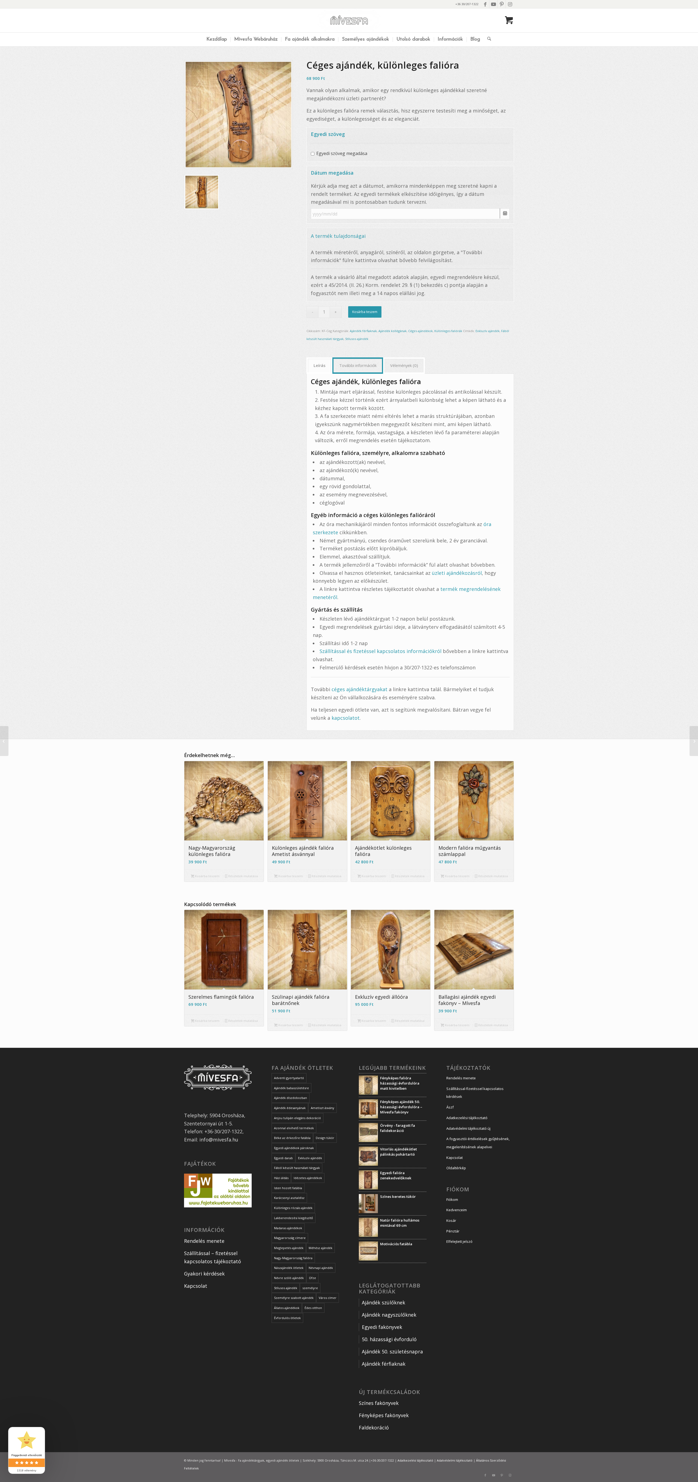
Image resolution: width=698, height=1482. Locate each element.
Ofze (312, 1278)
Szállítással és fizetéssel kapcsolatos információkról (380, 651)
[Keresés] (487, 39)
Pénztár (452, 1231)
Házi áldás (281, 1178)
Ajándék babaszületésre (291, 1088)
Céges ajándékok (420, 331)
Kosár (451, 1220)
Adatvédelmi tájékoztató (455, 1460)
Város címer (327, 1298)
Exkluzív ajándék (488, 331)
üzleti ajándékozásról (457, 573)
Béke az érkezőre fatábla (292, 1138)
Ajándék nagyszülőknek (390, 1314)
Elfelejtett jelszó (459, 1241)
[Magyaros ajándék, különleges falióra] (694, 741)
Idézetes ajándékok (308, 1178)
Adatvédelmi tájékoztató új (468, 1128)
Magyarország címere (290, 1238)
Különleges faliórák (448, 331)
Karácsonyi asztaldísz (289, 1198)
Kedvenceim (456, 1209)
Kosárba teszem (364, 311)
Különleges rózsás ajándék (293, 1208)
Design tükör (325, 1138)
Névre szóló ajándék (289, 1278)
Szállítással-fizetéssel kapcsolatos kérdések (475, 1092)
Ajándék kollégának (392, 331)
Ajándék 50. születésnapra (392, 1351)
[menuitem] (216, 39)
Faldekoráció (374, 1427)
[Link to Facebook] (485, 4)
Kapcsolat (195, 1286)
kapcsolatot (346, 718)
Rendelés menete (204, 1241)
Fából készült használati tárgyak (297, 1168)
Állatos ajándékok (286, 1308)
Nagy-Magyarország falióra (293, 1258)
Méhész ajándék (320, 1248)
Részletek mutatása (242, 876)
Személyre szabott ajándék (294, 1298)
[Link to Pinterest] (502, 4)
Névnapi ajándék (321, 1268)
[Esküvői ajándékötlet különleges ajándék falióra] (4, 741)
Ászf (450, 1107)
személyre (310, 1288)
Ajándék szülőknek (383, 1302)
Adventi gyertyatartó (289, 1078)
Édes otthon (313, 1308)
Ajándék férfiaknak (363, 331)
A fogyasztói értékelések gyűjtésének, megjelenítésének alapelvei (478, 1142)
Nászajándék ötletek (288, 1268)
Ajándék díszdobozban (290, 1098)
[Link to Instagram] (510, 4)
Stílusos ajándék (356, 339)
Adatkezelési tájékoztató (467, 1117)
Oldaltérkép (456, 1167)
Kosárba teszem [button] (206, 876)
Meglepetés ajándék (288, 1248)
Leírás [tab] (320, 365)
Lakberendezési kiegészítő (293, 1218)
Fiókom (452, 1199)
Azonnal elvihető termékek (294, 1128)
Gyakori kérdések (204, 1273)
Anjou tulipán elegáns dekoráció (297, 1118)
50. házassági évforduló (389, 1339)
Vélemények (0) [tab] (404, 365)
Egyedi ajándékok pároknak (294, 1148)
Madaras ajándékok (288, 1228)
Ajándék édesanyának (290, 1108)
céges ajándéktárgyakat (359, 689)
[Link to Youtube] (493, 4)
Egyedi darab (283, 1158)
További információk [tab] (358, 365)
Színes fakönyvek (379, 1403)
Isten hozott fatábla (288, 1188)
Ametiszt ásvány (322, 1108)
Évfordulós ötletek (287, 1318)
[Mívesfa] (349, 20)
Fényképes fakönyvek (384, 1415)
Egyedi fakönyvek (382, 1327)
